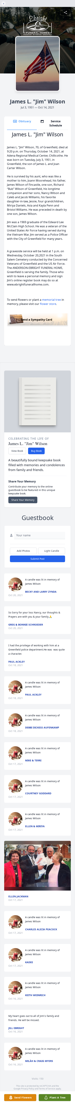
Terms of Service (47, 1088)
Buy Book (36, 450)
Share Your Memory (22, 500)
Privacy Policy (27, 1088)
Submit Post (37, 558)
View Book (17, 450)
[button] (37, 866)
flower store (48, 304)
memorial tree (51, 300)
